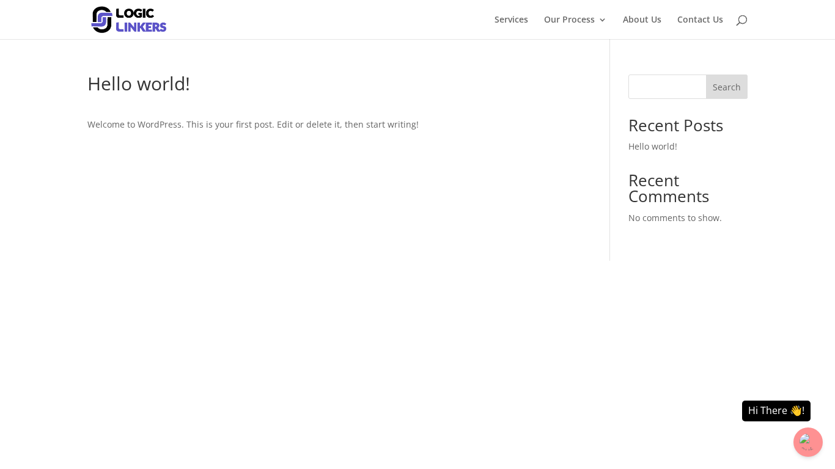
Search (727, 87)
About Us (642, 20)
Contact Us (700, 20)
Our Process (569, 20)
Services (511, 20)
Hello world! (652, 146)
